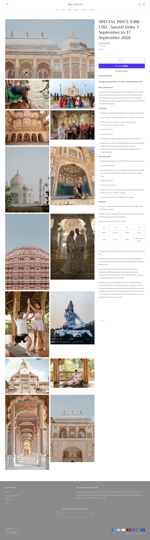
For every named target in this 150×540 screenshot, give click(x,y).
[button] (7, 4)
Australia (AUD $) (12, 532)
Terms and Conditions (12, 496)
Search (7, 492)
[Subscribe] (91, 514)
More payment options (122, 71)
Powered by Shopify (140, 533)
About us (8, 499)
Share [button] (103, 320)
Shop (6, 503)
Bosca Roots (132, 533)
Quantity (101, 49)
